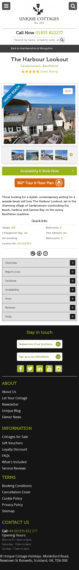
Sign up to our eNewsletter (34, 356)
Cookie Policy (12, 498)
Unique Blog (11, 410)
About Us (9, 391)
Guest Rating (49, 71)
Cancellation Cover (16, 492)
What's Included (14, 462)
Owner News (11, 417)
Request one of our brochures (35, 344)
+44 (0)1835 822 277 (22, 531)
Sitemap (8, 511)
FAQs (6, 455)
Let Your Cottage (14, 398)
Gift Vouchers (12, 443)
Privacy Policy (12, 504)
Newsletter (10, 404)
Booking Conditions (17, 486)
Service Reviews (14, 468)
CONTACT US (15, 522)
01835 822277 (49, 32)
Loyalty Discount (14, 449)
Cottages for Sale (15, 436)
